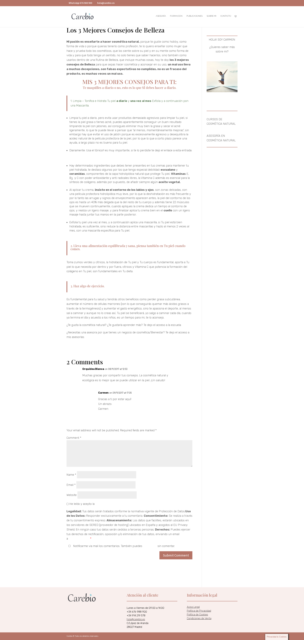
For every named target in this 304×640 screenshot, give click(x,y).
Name (71, 474)
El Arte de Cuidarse (78, 158)
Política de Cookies (197, 614)
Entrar (186, 325)
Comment (73, 438)
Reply (188, 370)
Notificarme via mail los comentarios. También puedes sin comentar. (123, 546)
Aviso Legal (193, 606)
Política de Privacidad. (109, 504)
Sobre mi (211, 16)
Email (71, 485)
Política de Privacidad (199, 610)
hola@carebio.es (79, 538)
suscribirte (150, 546)
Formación (176, 16)
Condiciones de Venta (199, 618)
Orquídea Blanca (93, 368)
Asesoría (161, 16)
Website (71, 495)
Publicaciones (195, 16)
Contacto (225, 16)
